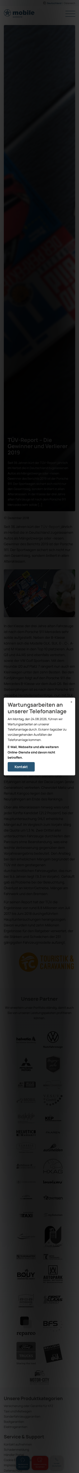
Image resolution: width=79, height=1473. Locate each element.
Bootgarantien (14, 1422)
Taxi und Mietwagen (18, 1411)
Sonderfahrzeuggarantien (22, 1416)
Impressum (12, 1465)
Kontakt (21, 766)
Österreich (69, 3)
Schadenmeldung (16, 1449)
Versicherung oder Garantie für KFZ (28, 1406)
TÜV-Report (50, 526)
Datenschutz (13, 1470)
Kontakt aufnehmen (18, 1444)
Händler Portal (14, 1455)
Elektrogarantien (15, 1427)
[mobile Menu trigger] (70, 14)
